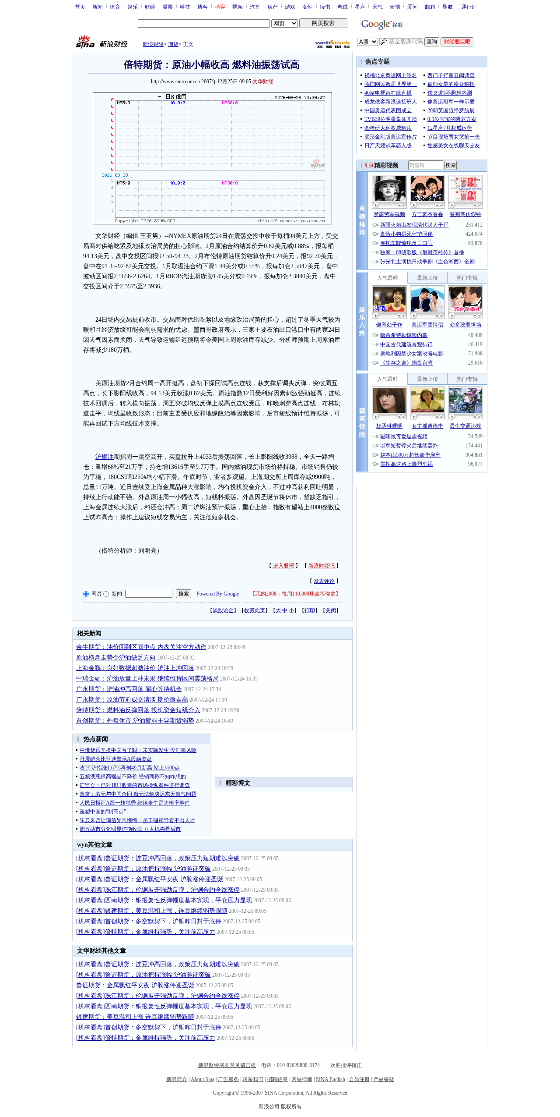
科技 (185, 6)
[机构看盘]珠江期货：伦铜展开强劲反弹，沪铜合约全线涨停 (158, 890)
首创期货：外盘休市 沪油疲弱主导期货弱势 (135, 720)
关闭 (331, 610)
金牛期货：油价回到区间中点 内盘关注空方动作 (141, 647)
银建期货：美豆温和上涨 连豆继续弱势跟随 (135, 1017)
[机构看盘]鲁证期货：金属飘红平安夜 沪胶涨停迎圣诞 (149, 879)
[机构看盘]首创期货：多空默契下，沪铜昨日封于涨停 (148, 921)
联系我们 (252, 1079)
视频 (237, 6)
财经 (150, 6)
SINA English (330, 1079)
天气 (377, 6)
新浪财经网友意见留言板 (227, 1065)
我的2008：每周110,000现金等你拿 (296, 594)
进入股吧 (283, 566)
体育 (115, 6)
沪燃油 (104, 457)
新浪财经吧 (321, 566)
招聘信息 (277, 1079)
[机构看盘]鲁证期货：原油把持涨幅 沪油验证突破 (143, 868)
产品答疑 (383, 1079)
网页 (96, 594)
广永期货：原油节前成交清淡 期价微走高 (132, 699)
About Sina (202, 1079)
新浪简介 (176, 1079)
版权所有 (291, 1106)
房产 (272, 6)
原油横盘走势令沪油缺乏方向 (116, 657)
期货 (173, 44)
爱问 (412, 6)
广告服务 (228, 1079)
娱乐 (132, 6)
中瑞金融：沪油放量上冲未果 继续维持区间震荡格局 (147, 678)
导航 (447, 6)
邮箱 (430, 6)
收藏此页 (254, 610)
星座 (360, 6)
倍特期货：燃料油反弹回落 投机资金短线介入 (138, 710)
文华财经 (262, 81)
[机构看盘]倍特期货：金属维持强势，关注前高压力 (145, 932)
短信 (395, 6)
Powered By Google (217, 594)
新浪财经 (153, 44)
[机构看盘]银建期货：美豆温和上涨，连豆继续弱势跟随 (152, 911)
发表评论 (324, 581)
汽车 (255, 6)
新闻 (97, 6)
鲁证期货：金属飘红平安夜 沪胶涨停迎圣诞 (135, 985)
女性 (307, 6)
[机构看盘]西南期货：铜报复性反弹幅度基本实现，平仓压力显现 (164, 900)
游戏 (290, 6)
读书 (325, 6)
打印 (309, 610)
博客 (202, 6)
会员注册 (359, 1079)
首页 (80, 6)
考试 (342, 6)
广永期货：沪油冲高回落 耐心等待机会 (129, 689)
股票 (167, 6)
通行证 (469, 6)
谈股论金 (223, 610)
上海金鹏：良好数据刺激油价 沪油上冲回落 (135, 668)
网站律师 (301, 1079)
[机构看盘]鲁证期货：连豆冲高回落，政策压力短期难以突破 (158, 858)
